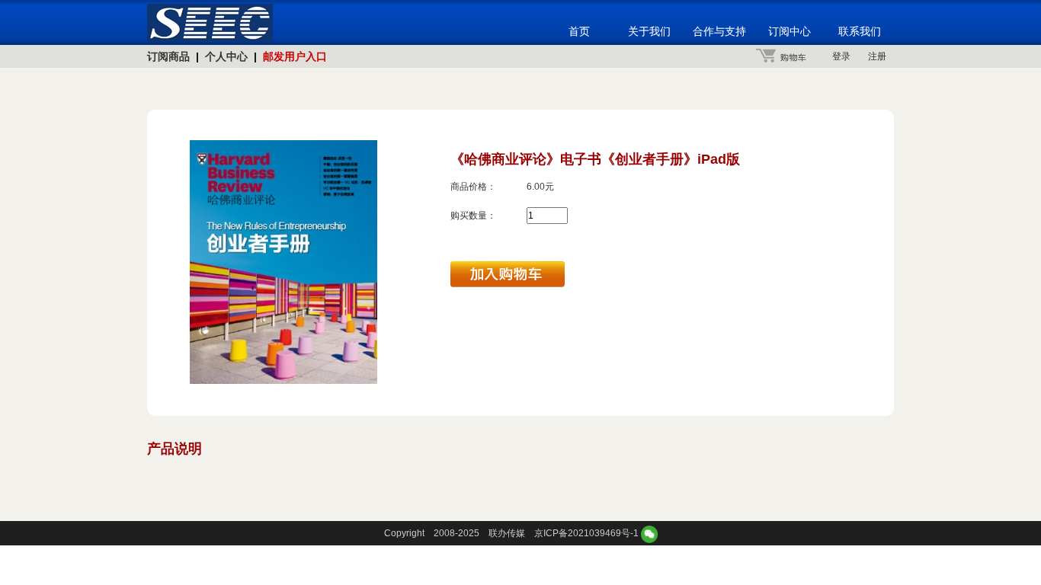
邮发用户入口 (295, 56)
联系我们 (859, 31)
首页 (579, 31)
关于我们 (649, 31)
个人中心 (226, 56)
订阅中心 (789, 31)
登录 (841, 56)
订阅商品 (168, 56)
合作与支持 (719, 31)
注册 (877, 56)
